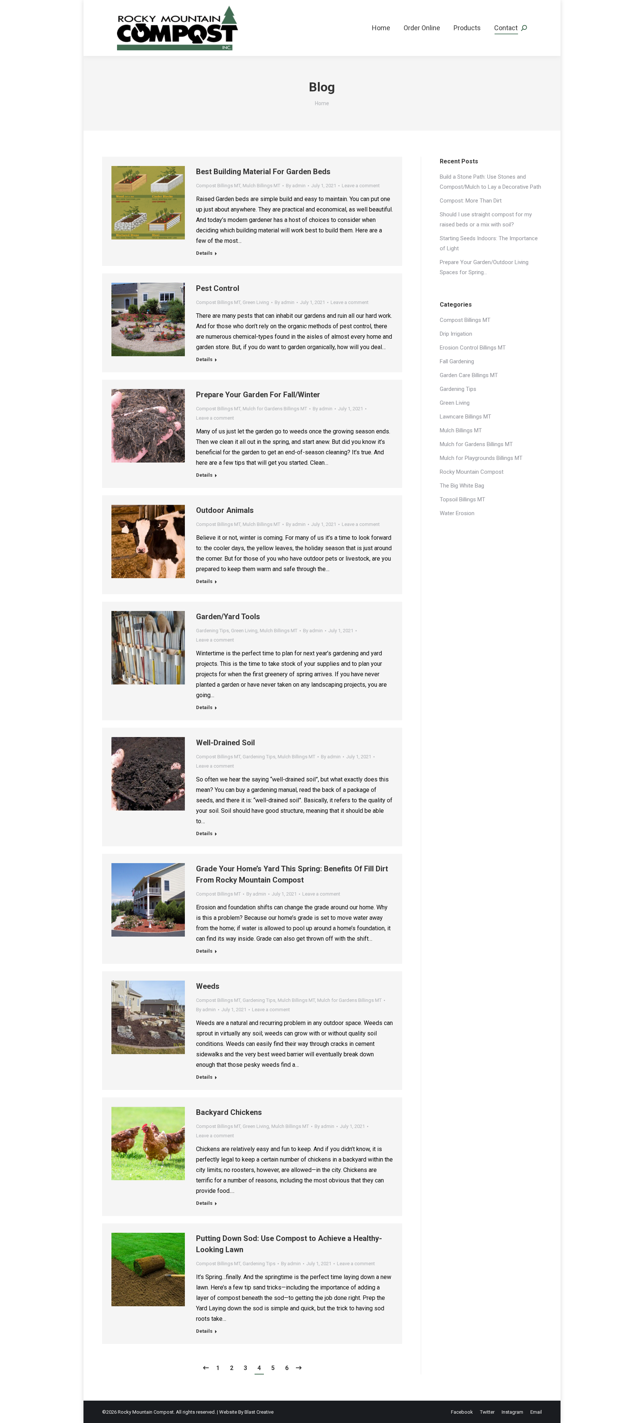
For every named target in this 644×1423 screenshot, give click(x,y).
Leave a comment (361, 185)
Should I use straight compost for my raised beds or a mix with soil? (486, 219)
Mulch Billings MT (261, 185)
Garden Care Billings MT (469, 375)
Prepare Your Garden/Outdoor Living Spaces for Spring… (484, 267)
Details (204, 253)
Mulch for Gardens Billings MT (275, 408)
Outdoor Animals (225, 510)
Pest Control (217, 288)
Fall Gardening (457, 361)
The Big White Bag (462, 485)
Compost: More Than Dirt (471, 200)
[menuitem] (381, 28)
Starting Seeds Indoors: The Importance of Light (489, 243)
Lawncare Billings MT (465, 416)
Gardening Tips (212, 630)
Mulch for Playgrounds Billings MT (481, 458)
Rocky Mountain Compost (471, 471)
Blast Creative (259, 1412)
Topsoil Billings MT (462, 499)
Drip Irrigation (456, 333)
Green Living (256, 302)
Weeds (208, 986)
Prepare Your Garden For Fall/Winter (258, 394)
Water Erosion (457, 513)
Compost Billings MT (218, 185)
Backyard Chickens (229, 1112)
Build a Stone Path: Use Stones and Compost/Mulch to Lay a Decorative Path (490, 181)
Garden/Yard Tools (228, 616)
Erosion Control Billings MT (473, 347)
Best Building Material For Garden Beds (263, 171)
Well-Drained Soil (225, 742)
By (296, 185)
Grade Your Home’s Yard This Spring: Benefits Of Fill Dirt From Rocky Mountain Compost (292, 874)
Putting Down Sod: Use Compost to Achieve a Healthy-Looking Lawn (289, 1244)
